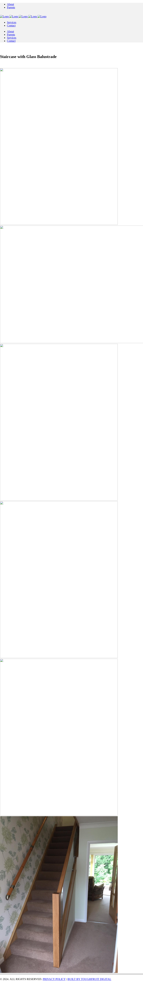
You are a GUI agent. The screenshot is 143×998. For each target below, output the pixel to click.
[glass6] (59, 971)
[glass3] (59, 499)
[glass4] (59, 657)
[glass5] (59, 814)
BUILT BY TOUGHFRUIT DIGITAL (89, 979)
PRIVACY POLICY (54, 979)
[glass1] (59, 223)
